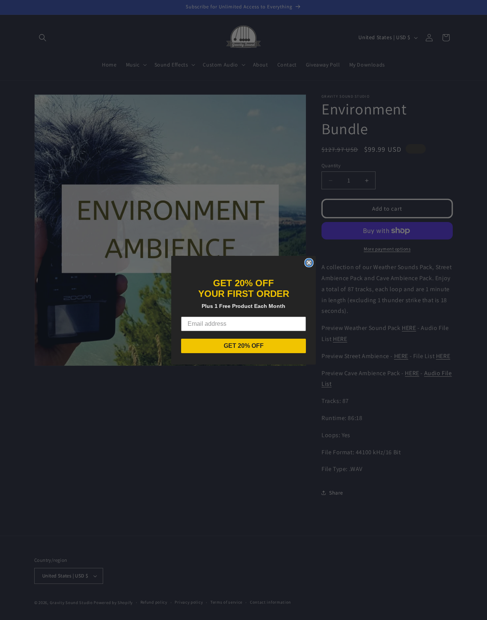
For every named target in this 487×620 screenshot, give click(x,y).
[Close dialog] (309, 262)
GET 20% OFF (244, 346)
